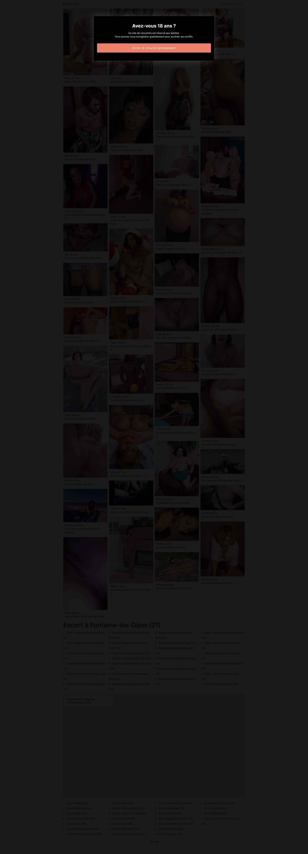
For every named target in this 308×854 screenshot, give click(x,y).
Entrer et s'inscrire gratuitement (154, 48)
